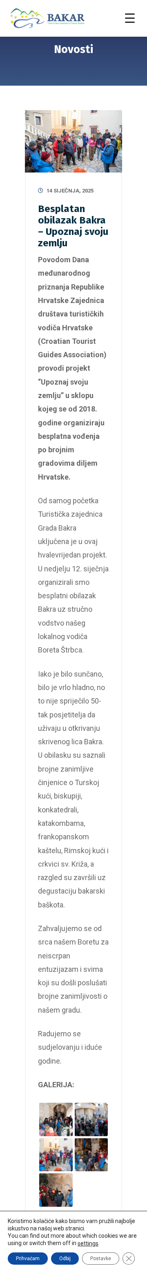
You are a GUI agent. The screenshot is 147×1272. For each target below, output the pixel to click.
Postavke (100, 1258)
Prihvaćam (28, 1258)
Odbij (65, 1258)
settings (88, 1243)
